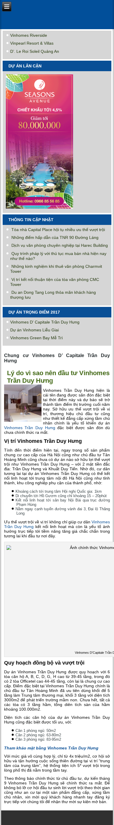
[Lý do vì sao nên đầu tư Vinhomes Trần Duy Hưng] (23, 422)
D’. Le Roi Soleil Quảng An (34, 51)
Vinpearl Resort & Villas (31, 43)
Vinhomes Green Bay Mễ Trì (36, 337)
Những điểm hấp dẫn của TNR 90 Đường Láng (55, 237)
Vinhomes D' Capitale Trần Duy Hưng (45, 322)
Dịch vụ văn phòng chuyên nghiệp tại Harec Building (59, 245)
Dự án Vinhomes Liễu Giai (34, 330)
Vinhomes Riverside (28, 35)
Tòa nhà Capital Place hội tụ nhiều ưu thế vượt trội (58, 229)
